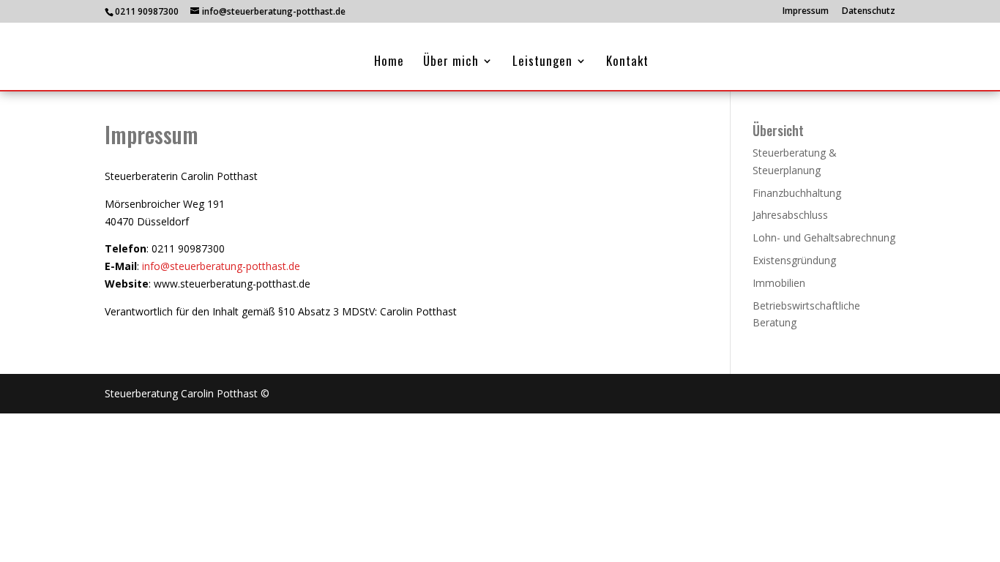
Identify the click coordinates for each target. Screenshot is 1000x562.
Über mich (451, 63)
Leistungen (542, 63)
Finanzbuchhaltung (797, 193)
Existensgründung (794, 260)
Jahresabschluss (790, 215)
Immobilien (779, 283)
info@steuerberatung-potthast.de (221, 266)
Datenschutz (868, 12)
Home (389, 63)
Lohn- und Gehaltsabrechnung (824, 237)
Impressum (806, 12)
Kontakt (627, 63)
